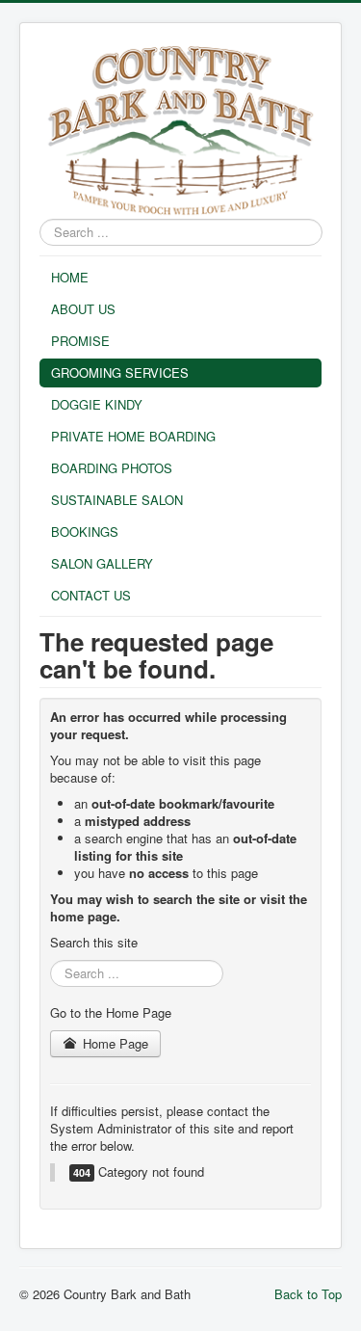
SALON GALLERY (102, 563)
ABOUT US (83, 309)
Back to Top (308, 1294)
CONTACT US (91, 595)
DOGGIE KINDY (96, 404)
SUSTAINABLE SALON (117, 500)
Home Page (113, 1043)
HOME (70, 277)
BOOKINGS (84, 531)
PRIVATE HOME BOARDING (133, 436)
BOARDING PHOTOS (111, 468)
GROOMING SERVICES (120, 372)
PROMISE (80, 341)
